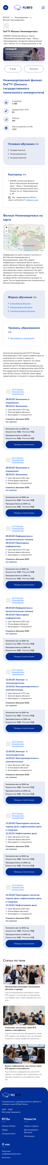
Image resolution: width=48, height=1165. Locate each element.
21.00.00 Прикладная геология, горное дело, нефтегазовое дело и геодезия (23, 827)
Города (5, 1130)
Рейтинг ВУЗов (8, 1126)
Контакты (6, 1157)
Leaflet (42, 250)
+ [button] (6, 227)
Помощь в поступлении (24, 444)
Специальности (8, 1133)
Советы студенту (31, 1126)
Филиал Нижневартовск (13, 20)
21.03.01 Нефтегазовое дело (21, 833)
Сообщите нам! (31, 200)
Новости (30, 1119)
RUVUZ (6, 17)
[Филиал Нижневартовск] (24, 237)
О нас (6, 1144)
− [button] (6, 231)
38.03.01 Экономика (16, 406)
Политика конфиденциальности (11, 1152)
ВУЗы (6, 1119)
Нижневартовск (21, 17)
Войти (43, 7)
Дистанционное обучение (31, 1131)
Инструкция (29, 1136)
